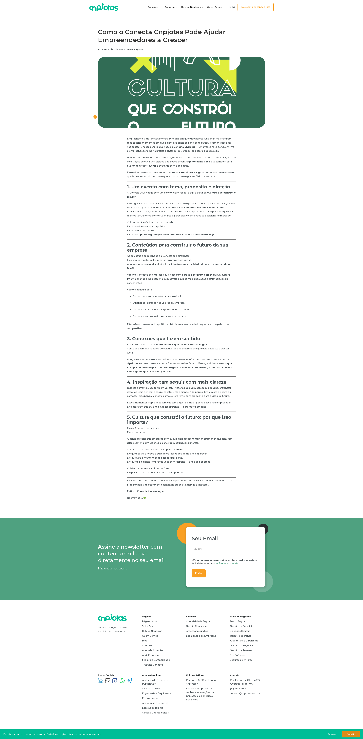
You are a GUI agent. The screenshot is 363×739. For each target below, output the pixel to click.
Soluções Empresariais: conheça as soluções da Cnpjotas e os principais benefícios (200, 694)
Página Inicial (149, 621)
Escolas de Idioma (152, 708)
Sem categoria (135, 49)
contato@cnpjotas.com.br (245, 693)
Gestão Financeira (196, 626)
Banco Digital (237, 621)
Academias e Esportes (155, 703)
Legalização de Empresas (201, 636)
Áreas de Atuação (152, 650)
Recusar (332, 734)
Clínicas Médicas (151, 688)
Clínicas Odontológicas (155, 712)
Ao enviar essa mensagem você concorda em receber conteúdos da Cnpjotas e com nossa (224, 561)
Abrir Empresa (150, 655)
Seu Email (205, 538)
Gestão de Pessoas (241, 650)
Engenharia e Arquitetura (156, 693)
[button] (154, 7)
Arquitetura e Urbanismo (244, 640)
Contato (147, 645)
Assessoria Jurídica (197, 631)
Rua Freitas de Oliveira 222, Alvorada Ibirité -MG (245, 682)
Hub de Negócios (152, 631)
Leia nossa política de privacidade (84, 734)
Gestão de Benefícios (242, 626)
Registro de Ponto (240, 636)
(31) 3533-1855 (238, 688)
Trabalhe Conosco (152, 664)
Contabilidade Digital (198, 621)
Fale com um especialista (255, 7)
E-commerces (150, 698)
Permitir (351, 734)
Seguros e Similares (241, 660)
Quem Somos (150, 636)
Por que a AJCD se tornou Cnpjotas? (201, 682)
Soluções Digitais (240, 631)
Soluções (147, 626)
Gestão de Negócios (242, 645)
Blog (232, 7)
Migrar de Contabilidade (156, 660)
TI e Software (237, 655)
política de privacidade (227, 563)
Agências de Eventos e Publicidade (155, 682)
